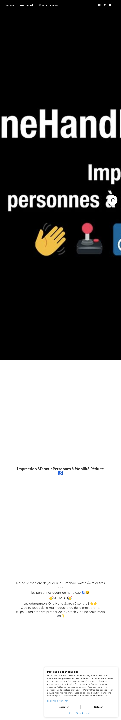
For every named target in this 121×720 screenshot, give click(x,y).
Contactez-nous (48, 5)
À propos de (27, 5)
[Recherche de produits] (112, 200)
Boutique (10, 5)
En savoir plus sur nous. (58, 700)
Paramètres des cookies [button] (81, 713)
